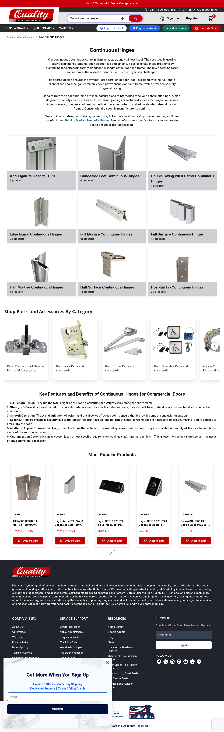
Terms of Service (22, 652)
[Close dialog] (107, 662)
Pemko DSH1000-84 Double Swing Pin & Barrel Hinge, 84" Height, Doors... (196, 523)
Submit (57, 709)
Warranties (18, 637)
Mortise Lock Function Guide (120, 685)
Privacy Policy (20, 642)
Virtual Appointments (72, 631)
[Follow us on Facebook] (159, 661)
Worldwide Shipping (71, 647)
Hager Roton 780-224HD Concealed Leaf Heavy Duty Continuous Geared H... (69, 523)
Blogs (111, 637)
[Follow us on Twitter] (165, 661)
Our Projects (19, 631)
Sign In (171, 18)
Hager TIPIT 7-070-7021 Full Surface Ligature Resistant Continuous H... (112, 523)
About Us (17, 626)
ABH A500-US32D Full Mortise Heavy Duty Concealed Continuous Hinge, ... (26, 523)
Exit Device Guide (118, 678)
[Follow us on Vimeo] (192, 661)
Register (192, 18)
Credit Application (70, 626)
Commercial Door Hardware (20, 37)
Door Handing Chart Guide (123, 673)
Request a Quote (70, 637)
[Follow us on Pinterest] (179, 661)
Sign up (184, 645)
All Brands (44, 28)
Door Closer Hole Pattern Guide (122, 666)
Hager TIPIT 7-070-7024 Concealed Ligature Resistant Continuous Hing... (153, 523)
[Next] (112, 552)
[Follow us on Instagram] (172, 661)
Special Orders (116, 631)
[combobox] (98, 18)
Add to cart (30, 540)
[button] (122, 18)
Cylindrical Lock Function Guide (122, 657)
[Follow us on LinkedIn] (199, 661)
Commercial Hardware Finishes (121, 649)
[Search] (136, 18)
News (111, 642)
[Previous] (106, 552)
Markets (65, 28)
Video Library (116, 626)
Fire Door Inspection (71, 652)
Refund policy (20, 647)
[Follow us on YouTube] (185, 661)
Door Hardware (15, 28)
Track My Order (69, 642)
